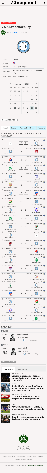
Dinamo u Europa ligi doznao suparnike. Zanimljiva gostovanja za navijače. (28, 378)
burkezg (13, 32)
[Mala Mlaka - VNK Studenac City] (23, 293)
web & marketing (36, 465)
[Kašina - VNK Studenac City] (23, 285)
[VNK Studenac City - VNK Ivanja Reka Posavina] (23, 277)
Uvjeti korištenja (9, 456)
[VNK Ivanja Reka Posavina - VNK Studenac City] (23, 185)
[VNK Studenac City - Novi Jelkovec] (23, 210)
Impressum (21, 456)
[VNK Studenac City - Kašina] (23, 226)
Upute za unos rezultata (24, 459)
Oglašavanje (31, 456)
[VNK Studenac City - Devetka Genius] (23, 260)
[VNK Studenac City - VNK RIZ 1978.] (23, 318)
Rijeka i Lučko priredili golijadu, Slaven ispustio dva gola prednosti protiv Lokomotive (28, 388)
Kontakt (41, 456)
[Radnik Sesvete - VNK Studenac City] (23, 243)
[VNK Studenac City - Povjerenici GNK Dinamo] (23, 251)
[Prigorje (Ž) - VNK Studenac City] (23, 268)
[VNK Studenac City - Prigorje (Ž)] (23, 176)
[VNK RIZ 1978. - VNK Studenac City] (23, 218)
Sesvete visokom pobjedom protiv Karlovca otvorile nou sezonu (28, 418)
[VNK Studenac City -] (23, 235)
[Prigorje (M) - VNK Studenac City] (23, 201)
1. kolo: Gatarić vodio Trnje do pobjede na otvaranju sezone (26, 397)
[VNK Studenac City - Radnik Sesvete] (23, 151)
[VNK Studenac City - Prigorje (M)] (23, 302)
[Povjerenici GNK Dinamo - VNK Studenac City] (23, 160)
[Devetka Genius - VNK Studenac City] (23, 168)
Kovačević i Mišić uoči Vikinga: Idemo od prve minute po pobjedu (28, 408)
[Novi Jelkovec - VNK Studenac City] (23, 310)
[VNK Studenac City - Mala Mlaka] (23, 193)
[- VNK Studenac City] (23, 143)
